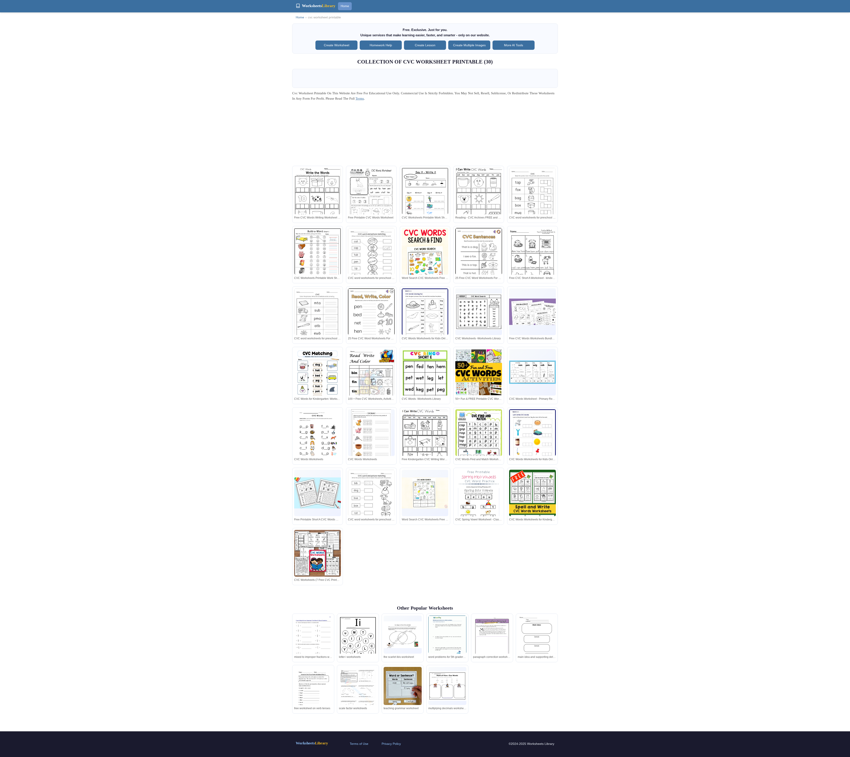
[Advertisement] (425, 135)
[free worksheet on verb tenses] (313, 691)
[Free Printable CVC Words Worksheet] (371, 198)
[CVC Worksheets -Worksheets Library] (478, 312)
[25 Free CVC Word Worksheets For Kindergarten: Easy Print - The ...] (478, 258)
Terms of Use (359, 743)
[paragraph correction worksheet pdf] (492, 640)
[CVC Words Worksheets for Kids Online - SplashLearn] (425, 318)
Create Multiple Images (469, 45)
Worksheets (312, 743)
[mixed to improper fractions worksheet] (313, 643)
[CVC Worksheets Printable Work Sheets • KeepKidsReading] (425, 196)
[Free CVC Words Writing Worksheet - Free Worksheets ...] (317, 199)
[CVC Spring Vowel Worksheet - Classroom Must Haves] (478, 505)
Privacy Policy (391, 743)
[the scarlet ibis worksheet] (403, 634)
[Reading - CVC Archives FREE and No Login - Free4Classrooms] (478, 199)
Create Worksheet (336, 45)
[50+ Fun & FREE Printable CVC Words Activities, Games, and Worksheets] (478, 384)
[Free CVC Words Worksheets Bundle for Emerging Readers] (532, 312)
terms (359, 98)
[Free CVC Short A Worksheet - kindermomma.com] (532, 259)
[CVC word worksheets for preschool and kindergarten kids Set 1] (532, 198)
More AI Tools (513, 45)
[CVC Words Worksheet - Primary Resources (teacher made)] (532, 372)
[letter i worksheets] (358, 643)
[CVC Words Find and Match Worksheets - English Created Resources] (478, 442)
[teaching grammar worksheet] (403, 692)
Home (345, 6)
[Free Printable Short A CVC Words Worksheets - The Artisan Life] (317, 493)
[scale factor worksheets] (358, 691)
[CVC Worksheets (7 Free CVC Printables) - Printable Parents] (317, 553)
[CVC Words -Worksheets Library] (425, 379)
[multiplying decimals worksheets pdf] (447, 686)
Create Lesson (425, 45)
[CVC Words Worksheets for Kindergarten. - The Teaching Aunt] (532, 505)
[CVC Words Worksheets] (317, 439)
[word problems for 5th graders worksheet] (447, 640)
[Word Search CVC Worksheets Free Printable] (425, 263)
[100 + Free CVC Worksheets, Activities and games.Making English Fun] (371, 382)
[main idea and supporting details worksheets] (537, 640)
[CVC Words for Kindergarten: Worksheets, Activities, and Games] (317, 379)
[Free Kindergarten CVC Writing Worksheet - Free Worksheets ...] (425, 440)
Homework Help (381, 45)
